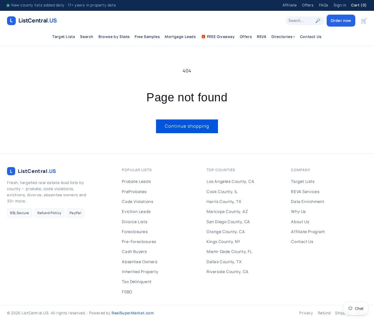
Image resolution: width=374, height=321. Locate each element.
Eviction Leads (136, 211)
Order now (341, 20)
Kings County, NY (223, 241)
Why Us (298, 211)
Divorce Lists (134, 221)
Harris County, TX (224, 201)
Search (87, 36)
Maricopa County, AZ (227, 211)
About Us (300, 221)
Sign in (340, 5)
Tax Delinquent (136, 281)
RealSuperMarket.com (133, 312)
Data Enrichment (307, 201)
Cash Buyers (134, 251)
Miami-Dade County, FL (229, 251)
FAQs (323, 5)
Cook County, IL (222, 191)
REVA (261, 36)
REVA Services (305, 191)
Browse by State (114, 36)
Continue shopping (187, 126)
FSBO (127, 291)
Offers (308, 5)
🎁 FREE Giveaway (218, 36)
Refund (324, 312)
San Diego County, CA (228, 221)
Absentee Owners (139, 261)
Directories (283, 36)
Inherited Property (140, 271)
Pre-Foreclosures (139, 241)
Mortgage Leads (180, 36)
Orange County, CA (226, 231)
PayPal (76, 213)
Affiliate (290, 5)
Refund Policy (49, 213)
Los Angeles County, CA (230, 181)
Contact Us (311, 36)
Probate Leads (136, 181)
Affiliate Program (308, 231)
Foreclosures (135, 231)
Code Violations (137, 201)
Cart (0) (359, 5)
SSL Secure (19, 213)
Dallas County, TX (224, 261)
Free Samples (147, 36)
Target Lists (63, 36)
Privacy (306, 312)
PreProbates (134, 191)
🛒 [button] (364, 20)
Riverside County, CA (228, 271)
